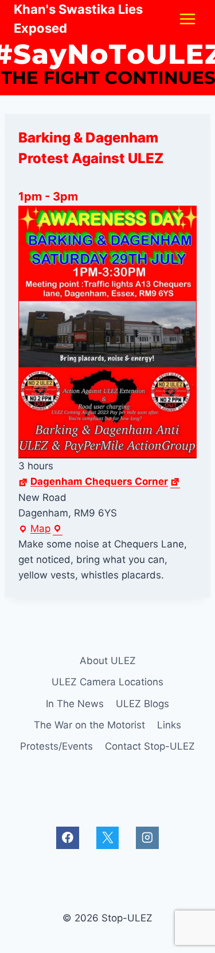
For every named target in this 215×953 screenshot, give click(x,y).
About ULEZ (108, 660)
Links (169, 725)
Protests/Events (56, 746)
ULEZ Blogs (142, 703)
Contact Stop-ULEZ (150, 746)
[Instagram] (147, 838)
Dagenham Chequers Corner (99, 481)
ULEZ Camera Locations (107, 682)
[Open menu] (187, 18)
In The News (75, 703)
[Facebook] (67, 838)
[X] (107, 838)
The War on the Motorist (89, 725)
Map (40, 530)
